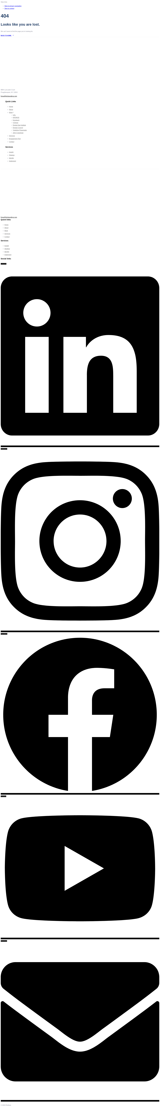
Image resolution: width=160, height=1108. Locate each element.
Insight (11, 152)
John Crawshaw (18, 133)
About (11, 109)
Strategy (12, 155)
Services (12, 136)
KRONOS (16, 117)
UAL (14, 115)
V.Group (15, 122)
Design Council (18, 128)
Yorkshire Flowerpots (20, 130)
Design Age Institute (19, 125)
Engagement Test (15, 139)
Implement (12, 161)
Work (10, 112)
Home (11, 106)
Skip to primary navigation (12, 6)
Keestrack (16, 120)
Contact (11, 142)
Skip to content (9, 8)
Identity (11, 158)
